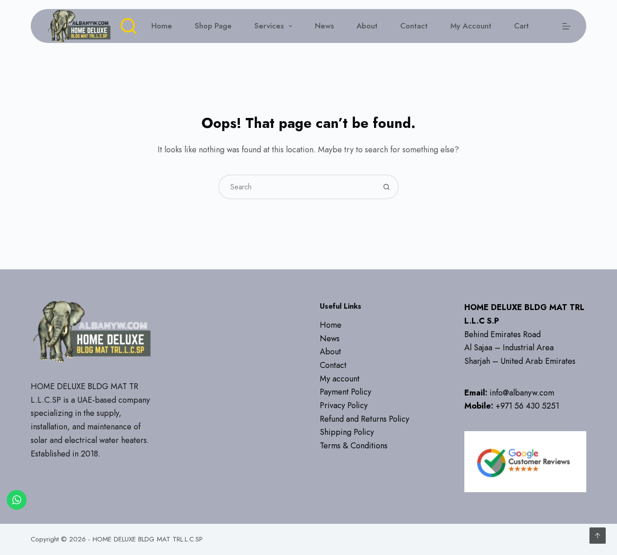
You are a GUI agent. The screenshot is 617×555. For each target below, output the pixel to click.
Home (161, 25)
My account (470, 25)
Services (269, 25)
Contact (414, 25)
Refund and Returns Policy (364, 419)
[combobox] (297, 186)
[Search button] (386, 186)
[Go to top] (597, 535)
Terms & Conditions (354, 446)
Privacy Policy (344, 405)
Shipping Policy (347, 432)
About (367, 25)
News (324, 25)
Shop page (213, 25)
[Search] (128, 26)
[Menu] (566, 26)
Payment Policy (345, 392)
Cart (521, 25)
